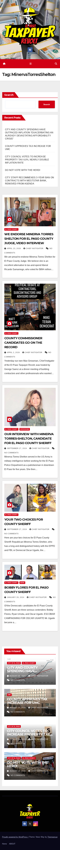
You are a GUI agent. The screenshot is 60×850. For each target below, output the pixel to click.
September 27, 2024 (17, 448)
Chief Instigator (35, 248)
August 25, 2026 (18, 676)
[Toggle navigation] (30, 64)
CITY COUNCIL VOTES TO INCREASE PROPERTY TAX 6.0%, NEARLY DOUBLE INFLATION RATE (27, 159)
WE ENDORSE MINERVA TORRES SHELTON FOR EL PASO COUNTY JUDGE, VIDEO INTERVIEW (28, 238)
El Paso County (11, 229)
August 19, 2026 (18, 739)
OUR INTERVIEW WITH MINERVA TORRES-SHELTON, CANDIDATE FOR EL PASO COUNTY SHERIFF (28, 438)
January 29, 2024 (16, 597)
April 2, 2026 (13, 352)
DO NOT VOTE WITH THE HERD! (22, 170)
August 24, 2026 (18, 708)
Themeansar (52, 837)
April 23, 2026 (14, 248)
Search (9, 94)
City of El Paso (14, 663)
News (22, 582)
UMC (9, 694)
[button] (56, 64)
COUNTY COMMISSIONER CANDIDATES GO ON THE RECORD (23, 342)
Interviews (24, 429)
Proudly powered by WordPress (15, 837)
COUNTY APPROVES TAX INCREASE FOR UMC (27, 701)
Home (4, 844)
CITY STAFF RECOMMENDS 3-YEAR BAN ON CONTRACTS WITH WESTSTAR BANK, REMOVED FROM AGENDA (29, 180)
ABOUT (12, 844)
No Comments (11, 453)
